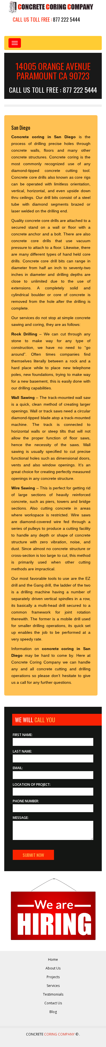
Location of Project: (32, 784)
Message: (21, 817)
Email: (18, 768)
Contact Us (53, 1003)
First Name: (23, 734)
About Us (53, 968)
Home (53, 959)
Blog (53, 1011)
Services (53, 985)
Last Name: (22, 751)
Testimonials (53, 994)
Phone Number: (26, 801)
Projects (53, 977)
